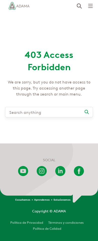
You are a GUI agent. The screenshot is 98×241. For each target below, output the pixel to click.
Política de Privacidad (26, 222)
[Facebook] (79, 174)
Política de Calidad (47, 228)
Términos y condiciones (66, 222)
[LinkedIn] (60, 174)
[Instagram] (41, 174)
